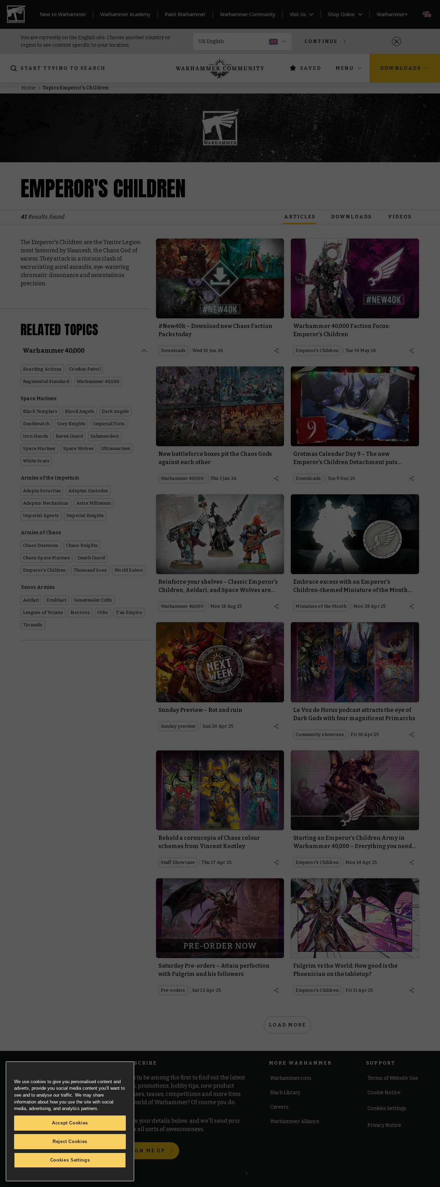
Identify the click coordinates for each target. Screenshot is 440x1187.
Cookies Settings (70, 1160)
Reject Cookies (70, 1141)
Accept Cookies (70, 1122)
